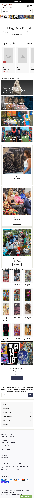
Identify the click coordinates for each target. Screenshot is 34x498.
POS (2, 494)
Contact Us (27, 496)
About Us (4, 455)
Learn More (17, 264)
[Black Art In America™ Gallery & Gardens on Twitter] (27, 466)
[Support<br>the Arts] (17, 242)
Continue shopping (17, 34)
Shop (17, 182)
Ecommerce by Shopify (15, 494)
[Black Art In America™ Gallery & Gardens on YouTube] (24, 466)
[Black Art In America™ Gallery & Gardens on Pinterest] (18, 470)
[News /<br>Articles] (17, 201)
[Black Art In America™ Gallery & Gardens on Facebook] (21, 466)
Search (3, 453)
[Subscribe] (30, 395)
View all (30, 43)
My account (4, 457)
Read (16, 223)
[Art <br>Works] (17, 160)
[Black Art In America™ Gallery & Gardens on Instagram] (18, 466)
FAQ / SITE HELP (6, 449)
